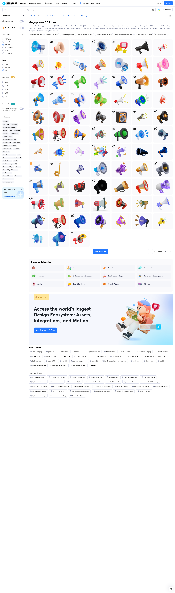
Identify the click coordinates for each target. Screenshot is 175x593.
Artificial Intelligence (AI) (10, 164)
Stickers (147, 284)
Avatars (5, 130)
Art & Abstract (7, 173)
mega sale (66, 356)
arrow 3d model (133, 356)
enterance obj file (75, 382)
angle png (136, 361)
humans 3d (77, 352)
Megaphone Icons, (51, 31)
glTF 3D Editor (166, 10)
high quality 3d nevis (39, 382)
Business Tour (7, 142)
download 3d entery (59, 396)
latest (116, 28)
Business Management (9, 127)
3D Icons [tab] (41, 16)
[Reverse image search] (153, 10)
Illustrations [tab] (67, 16)
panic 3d (51, 352)
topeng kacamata (94, 352)
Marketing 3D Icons (52, 35)
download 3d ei (57, 382)
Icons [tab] (76, 16)
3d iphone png (37, 352)
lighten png (36, 356)
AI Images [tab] (85, 16)
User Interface (113, 268)
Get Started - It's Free (45, 330)
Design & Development (9, 145)
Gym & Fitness (113, 284)
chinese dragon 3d (79, 361)
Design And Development (153, 276)
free (43, 26)
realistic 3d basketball (95, 382)
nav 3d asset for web (39, 391)
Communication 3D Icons (144, 35)
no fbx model (113, 377)
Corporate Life (14, 133)
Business (5, 121)
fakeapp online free (59, 366)
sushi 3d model (126, 352)
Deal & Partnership (15, 130)
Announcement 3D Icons (104, 35)
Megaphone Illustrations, (37, 31)
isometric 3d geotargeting (80, 391)
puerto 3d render (149, 377)
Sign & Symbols (79, 284)
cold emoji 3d (116, 356)
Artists (15, 161)
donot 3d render (144, 391)
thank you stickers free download (115, 361)
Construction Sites (8, 179)
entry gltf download (130, 377)
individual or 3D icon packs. (74, 28)
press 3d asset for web (58, 377)
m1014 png (64, 352)
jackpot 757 (51, 361)
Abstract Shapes (150, 268)
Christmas (16, 148)
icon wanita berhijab (39, 366)
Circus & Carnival (8, 182)
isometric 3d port (96, 377)
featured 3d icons (127, 28)
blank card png (101, 356)
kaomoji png (110, 352)
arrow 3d (95, 361)
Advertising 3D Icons (67, 35)
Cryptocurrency (7, 158)
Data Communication (9, 154)
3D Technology (7, 148)
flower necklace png (144, 352)
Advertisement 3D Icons (85, 35)
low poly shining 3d (161, 386)
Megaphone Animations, (162, 28)
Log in (159, 3)
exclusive (105, 28)
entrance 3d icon (131, 382)
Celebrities (18, 176)
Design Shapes (7, 161)
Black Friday (16, 142)
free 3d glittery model (141, 386)
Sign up (168, 3)
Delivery (5, 133)
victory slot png (51, 356)
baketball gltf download (125, 391)
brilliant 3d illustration (103, 386)
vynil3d (64, 361)
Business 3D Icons (160, 35)
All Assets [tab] (32, 16)
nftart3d (94, 366)
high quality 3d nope (39, 396)
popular (111, 28)
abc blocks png (162, 352)
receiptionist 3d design (151, 382)
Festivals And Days (115, 276)
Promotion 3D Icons (36, 35)
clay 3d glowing (122, 386)
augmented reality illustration (155, 356)
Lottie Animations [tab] (54, 16)
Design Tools (17, 158)
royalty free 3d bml (59, 391)
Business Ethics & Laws (9, 139)
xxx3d (162, 361)
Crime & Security (8, 176)
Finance (40, 276)
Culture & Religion (8, 167)
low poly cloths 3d (38, 377)
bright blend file (114, 382)
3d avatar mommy (78, 366)
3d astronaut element (82, 386)
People (75, 268)
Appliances (6, 151)
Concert (18, 167)
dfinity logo (149, 361)
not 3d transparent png (61, 386)
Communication (7, 136)
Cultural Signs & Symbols (10, 170)
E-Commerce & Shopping (82, 276)
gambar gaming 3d (82, 356)
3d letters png (36, 361)
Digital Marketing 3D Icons (123, 35)
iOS (19, 154)
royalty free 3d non (78, 377)
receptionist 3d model (39, 386)
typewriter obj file (78, 396)
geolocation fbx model (102, 391)
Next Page (99, 251)
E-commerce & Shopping (10, 124)
